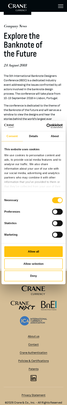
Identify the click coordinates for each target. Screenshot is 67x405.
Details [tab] (33, 136)
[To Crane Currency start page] (17, 7)
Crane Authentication (33, 353)
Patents (34, 369)
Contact (33, 344)
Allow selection (33, 263)
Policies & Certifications (33, 361)
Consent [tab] (12, 136)
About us (33, 336)
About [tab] (55, 136)
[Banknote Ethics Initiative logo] (48, 305)
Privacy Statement (33, 395)
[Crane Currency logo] (34, 290)
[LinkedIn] (33, 378)
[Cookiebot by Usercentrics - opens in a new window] (47, 126)
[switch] (57, 212)
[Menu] (60, 6)
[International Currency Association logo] (33, 320)
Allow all (33, 251)
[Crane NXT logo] (23, 305)
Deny (33, 275)
